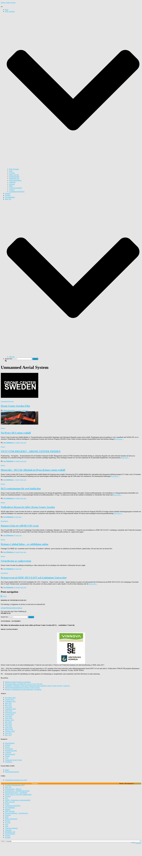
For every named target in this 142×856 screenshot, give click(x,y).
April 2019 (8, 718)
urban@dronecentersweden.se (11, 608)
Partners (7, 193)
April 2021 (8, 707)
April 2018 (8, 727)
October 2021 (9, 699)
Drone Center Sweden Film (15, 406)
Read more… (119, 439)
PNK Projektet (14, 169)
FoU (6, 798)
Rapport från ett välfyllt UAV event (20, 525)
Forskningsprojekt (11, 750)
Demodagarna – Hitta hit (13, 789)
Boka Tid (8, 787)
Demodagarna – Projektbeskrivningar (17, 791)
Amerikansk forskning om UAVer (16, 780)
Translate (138, 843)
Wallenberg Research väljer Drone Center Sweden (28, 507)
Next (5, 596)
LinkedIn (8, 752)
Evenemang (9, 749)
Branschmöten (4, 521)
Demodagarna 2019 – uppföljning (16, 793)
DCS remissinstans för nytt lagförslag (21, 488)
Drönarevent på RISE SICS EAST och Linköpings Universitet (34, 577)
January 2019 (9, 720)
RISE (11, 186)
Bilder (7, 770)
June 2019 (8, 716)
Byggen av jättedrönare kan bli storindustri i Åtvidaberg (23, 689)
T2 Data (12, 173)
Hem (6, 9)
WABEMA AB (14, 178)
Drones (7, 747)
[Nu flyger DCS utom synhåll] (19, 424)
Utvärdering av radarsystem (16, 561)
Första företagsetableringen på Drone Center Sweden (22, 687)
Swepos (11, 190)
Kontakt (7, 195)
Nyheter (7, 835)
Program (8, 815)
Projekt (7, 756)
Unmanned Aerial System (7, 401)
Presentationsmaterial (12, 772)
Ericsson (12, 184)
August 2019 (9, 714)
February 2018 (10, 731)
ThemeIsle (137, 783)
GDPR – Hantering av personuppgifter (17, 800)
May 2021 (8, 705)
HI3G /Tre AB (14, 175)
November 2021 (10, 698)
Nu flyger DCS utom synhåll (16, 432)
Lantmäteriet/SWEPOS (16, 191)
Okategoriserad (10, 754)
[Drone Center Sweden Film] (19, 397)
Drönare (3, 428)
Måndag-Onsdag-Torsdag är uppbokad (17, 682)
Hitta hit (11, 357)
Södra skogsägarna (15, 180)
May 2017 (8, 735)
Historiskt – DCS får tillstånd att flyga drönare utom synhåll (33, 470)
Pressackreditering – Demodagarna (16, 813)
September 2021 (10, 701)
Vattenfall (12, 182)
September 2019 (10, 712)
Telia (10, 171)
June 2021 (8, 703)
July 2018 (8, 722)
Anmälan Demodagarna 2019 (14, 785)
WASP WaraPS (14, 177)
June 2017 (8, 733)
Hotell (7, 804)
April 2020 (8, 711)
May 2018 (8, 726)
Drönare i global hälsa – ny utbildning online (24, 544)
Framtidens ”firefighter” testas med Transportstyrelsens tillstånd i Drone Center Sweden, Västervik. (37, 686)
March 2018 (9, 729)
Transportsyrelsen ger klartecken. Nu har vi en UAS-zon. (23, 684)
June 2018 (8, 724)
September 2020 (10, 709)
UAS (6, 758)
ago (22, 410)
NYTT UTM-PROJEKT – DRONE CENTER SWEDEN (31, 451)
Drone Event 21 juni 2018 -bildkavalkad (18, 794)
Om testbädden (10, 197)
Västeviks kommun (15, 188)
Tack (6, 824)
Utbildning (8, 762)
